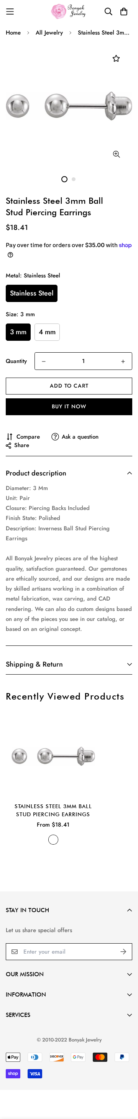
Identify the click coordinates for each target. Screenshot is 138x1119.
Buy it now (69, 406)
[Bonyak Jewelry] (69, 11)
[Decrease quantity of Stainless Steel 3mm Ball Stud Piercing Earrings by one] (44, 361)
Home (13, 32)
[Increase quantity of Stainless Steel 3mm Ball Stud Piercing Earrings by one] (123, 361)
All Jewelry (49, 32)
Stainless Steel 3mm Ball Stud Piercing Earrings (53, 810)
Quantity (16, 361)
